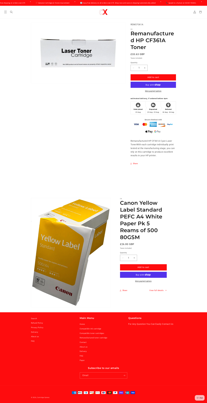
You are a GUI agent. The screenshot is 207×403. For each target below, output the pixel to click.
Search (34, 318)
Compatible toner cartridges (92, 333)
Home (82, 324)
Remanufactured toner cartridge (93, 338)
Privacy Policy (37, 327)
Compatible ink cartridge (90, 329)
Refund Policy (37, 323)
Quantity (134, 63)
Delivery (34, 332)
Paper (82, 360)
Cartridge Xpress (43, 397)
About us (35, 336)
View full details (156, 290)
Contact (83, 342)
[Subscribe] (124, 375)
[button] (5, 12)
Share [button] (135, 164)
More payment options (153, 91)
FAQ (32, 341)
